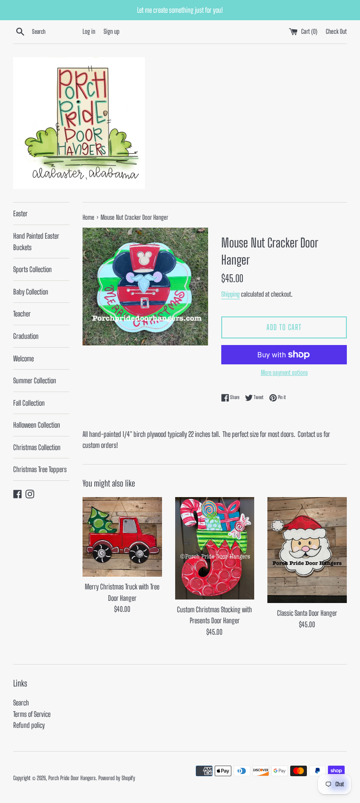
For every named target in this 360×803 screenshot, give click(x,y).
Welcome (23, 358)
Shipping (230, 294)
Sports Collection (32, 269)
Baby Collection (30, 291)
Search (21, 702)
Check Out (336, 31)
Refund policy (29, 725)
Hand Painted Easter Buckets (36, 241)
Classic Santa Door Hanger (307, 613)
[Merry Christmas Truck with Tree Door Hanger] (122, 537)
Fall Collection (29, 403)
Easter (20, 213)
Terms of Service (31, 714)
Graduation (26, 336)
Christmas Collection (37, 447)
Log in (89, 31)
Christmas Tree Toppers (40, 469)
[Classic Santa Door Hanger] (307, 550)
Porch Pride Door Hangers (72, 777)
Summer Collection (34, 380)
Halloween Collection (36, 425)
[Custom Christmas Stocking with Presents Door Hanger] (215, 548)
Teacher (22, 313)
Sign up (111, 31)
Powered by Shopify (116, 777)
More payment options (284, 372)
